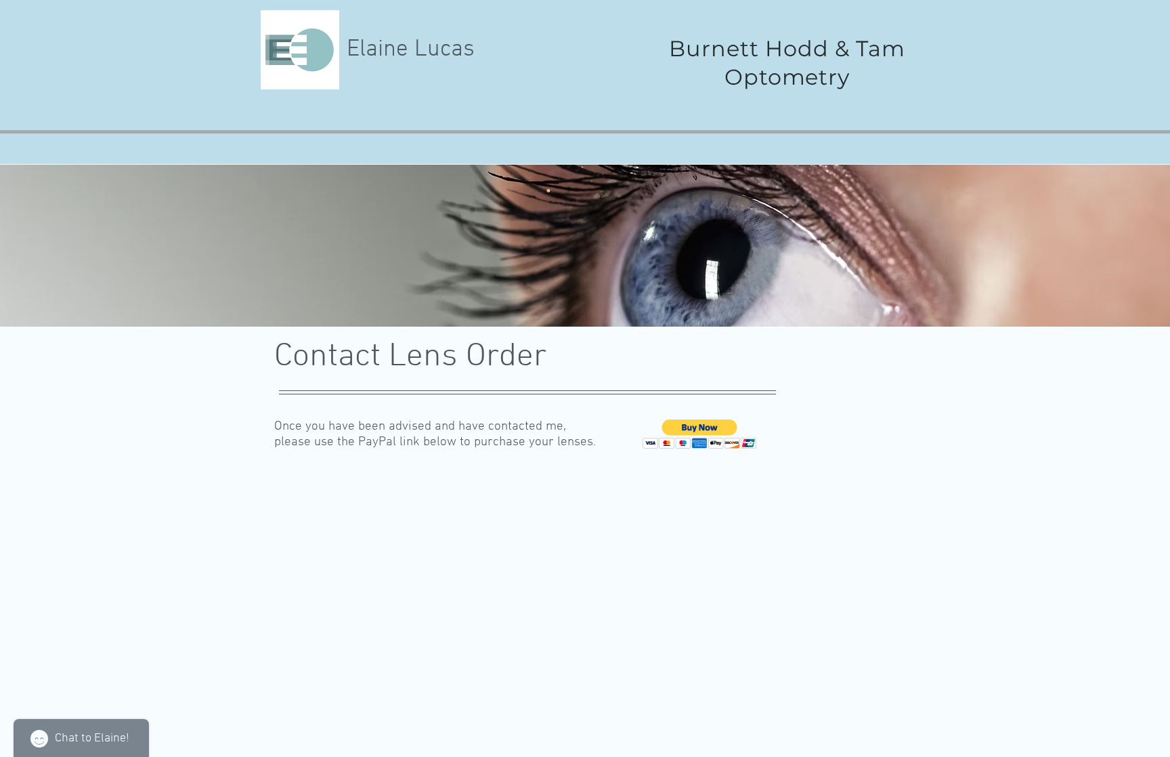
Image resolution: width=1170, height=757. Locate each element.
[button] (700, 434)
